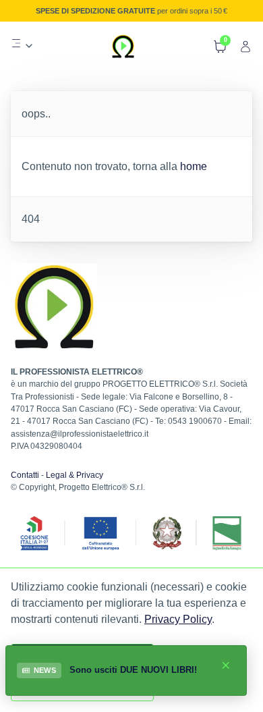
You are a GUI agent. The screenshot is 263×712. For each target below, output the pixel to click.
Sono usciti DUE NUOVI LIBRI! (133, 670)
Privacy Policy (178, 619)
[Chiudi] (225, 665)
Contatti (25, 475)
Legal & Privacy (74, 475)
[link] (22, 45)
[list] (22, 43)
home (193, 166)
